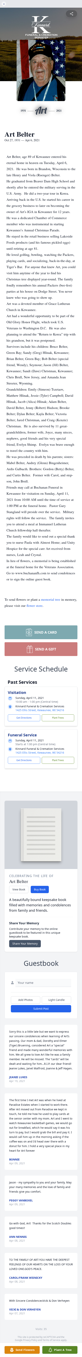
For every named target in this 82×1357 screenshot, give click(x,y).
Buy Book (40, 889)
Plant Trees (58, 717)
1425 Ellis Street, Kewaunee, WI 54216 (39, 710)
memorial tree (50, 599)
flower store (35, 605)
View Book (18, 889)
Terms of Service (51, 1340)
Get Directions (24, 717)
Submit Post (41, 1008)
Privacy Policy (30, 1340)
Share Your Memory (25, 943)
